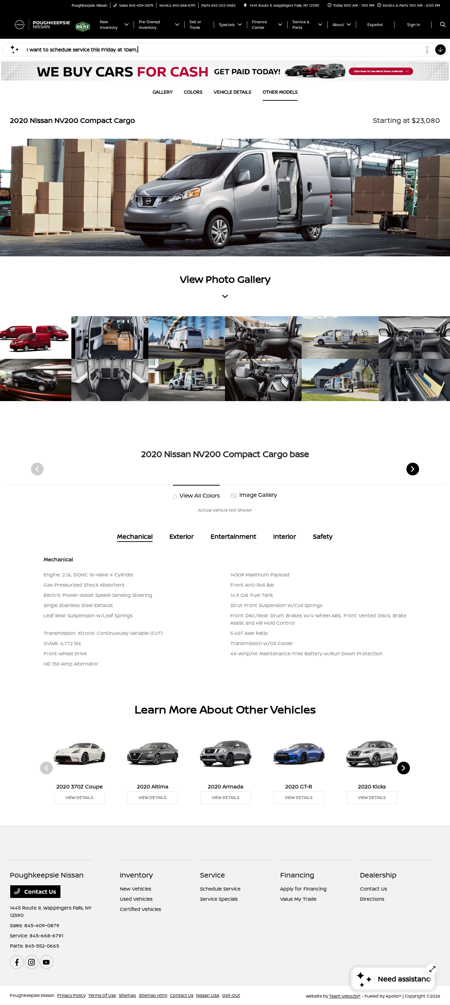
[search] (442, 24)
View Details (79, 797)
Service (212, 875)
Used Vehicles (136, 898)
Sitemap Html (153, 995)
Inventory (136, 875)
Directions (372, 898)
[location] (245, 5)
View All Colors (199, 495)
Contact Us (39, 891)
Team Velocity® (345, 996)
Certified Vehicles (140, 909)
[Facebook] (17, 962)
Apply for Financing (303, 888)
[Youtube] (46, 962)
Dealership (378, 875)
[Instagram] (32, 962)
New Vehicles (135, 888)
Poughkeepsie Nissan (32, 995)
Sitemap (127, 995)
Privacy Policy (71, 995)
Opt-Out (231, 995)
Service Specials (219, 898)
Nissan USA (207, 995)
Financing (297, 875)
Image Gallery (257, 495)
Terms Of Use (102, 995)
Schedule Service (220, 888)
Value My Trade (298, 898)
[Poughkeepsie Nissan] (41, 24)
